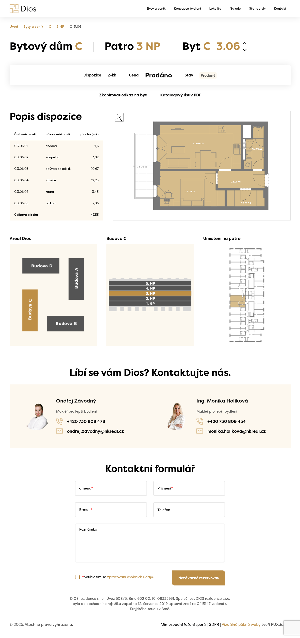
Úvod (14, 26)
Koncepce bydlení (187, 8)
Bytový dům (46, 46)
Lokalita (215, 8)
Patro (132, 46)
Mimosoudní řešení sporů (183, 624)
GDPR (214, 624)
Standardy (257, 8)
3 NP (60, 26)
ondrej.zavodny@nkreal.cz (95, 431)
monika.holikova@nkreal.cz (236, 431)
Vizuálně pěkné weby (241, 624)
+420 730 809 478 (86, 421)
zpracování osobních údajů (130, 576)
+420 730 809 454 (226, 421)
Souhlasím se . (118, 576)
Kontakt (280, 8)
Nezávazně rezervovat (198, 577)
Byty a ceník (156, 8)
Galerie (235, 8)
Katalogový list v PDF (180, 95)
